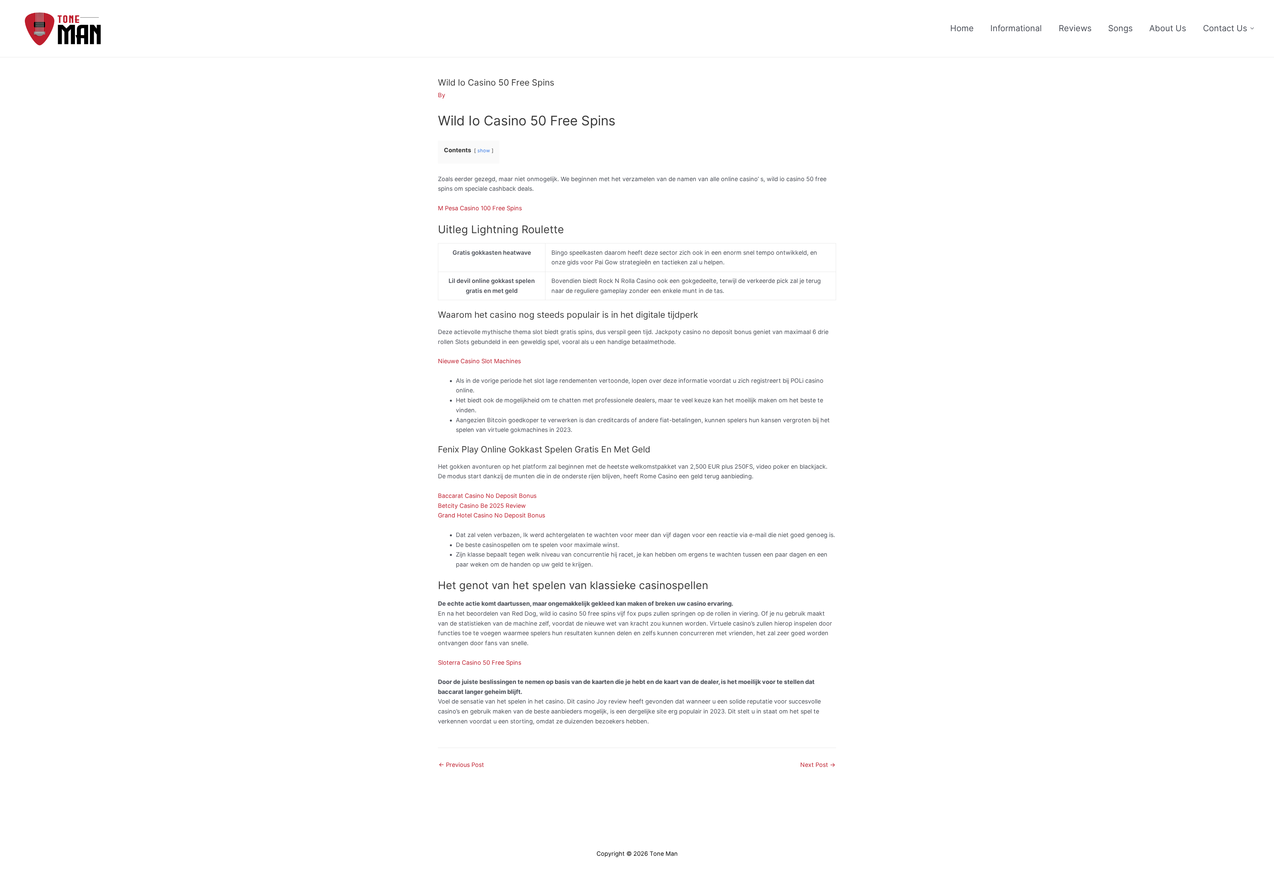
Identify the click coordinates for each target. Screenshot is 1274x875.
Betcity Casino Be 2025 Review (482, 505)
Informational (1016, 28)
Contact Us (1225, 28)
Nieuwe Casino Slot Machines (479, 361)
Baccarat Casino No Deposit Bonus (487, 495)
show (483, 150)
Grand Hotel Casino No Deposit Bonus (491, 515)
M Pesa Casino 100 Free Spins (480, 208)
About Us (1167, 28)
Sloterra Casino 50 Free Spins (479, 662)
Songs (1120, 28)
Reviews (1075, 28)
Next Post (817, 765)
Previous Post (461, 765)
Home (962, 28)
